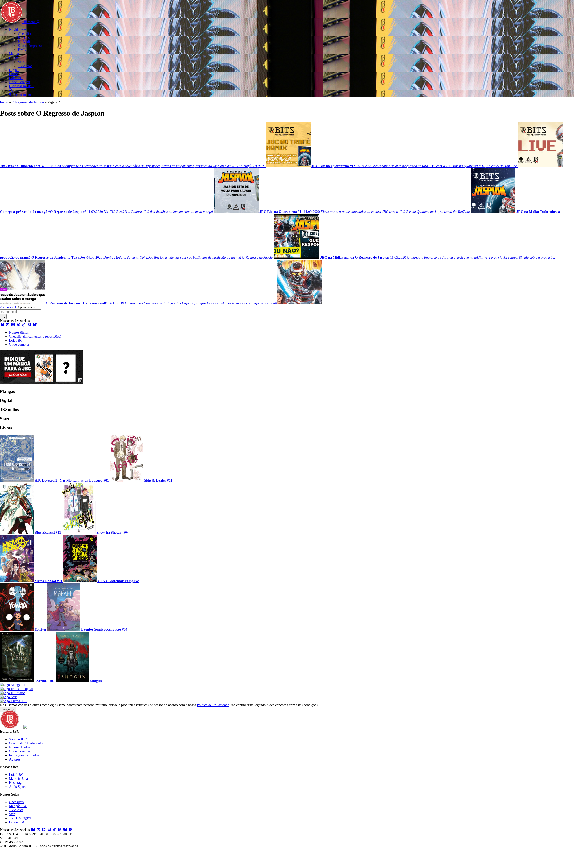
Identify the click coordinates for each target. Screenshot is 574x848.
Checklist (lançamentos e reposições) (35, 336)
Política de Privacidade (213, 705)
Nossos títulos (19, 332)
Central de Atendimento (26, 743)
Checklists (16, 802)
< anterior (7, 307)
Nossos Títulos (19, 747)
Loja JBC (16, 340)
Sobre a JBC (18, 739)
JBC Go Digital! (20, 818)
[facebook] (2, 325)
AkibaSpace (17, 787)
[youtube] (7, 325)
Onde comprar (19, 344)
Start (12, 814)
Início (4, 102)
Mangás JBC (18, 806)
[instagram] (18, 325)
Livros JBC (17, 822)
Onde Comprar (19, 751)
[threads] (29, 325)
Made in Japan (19, 778)
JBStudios (16, 810)
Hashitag (15, 783)
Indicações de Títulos (24, 755)
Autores (14, 759)
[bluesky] (34, 325)
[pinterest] (13, 325)
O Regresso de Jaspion (28, 102)
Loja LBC (16, 774)
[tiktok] (24, 325)
